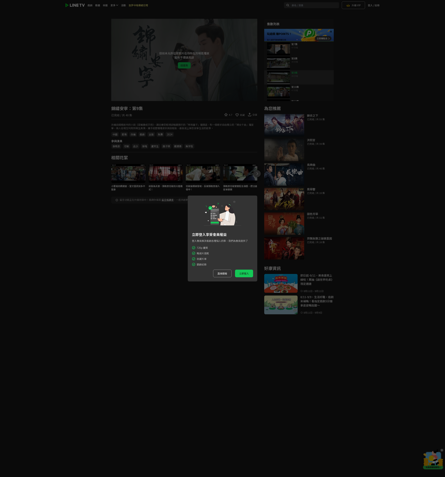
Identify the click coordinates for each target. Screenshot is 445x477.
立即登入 (244, 273)
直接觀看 (222, 273)
